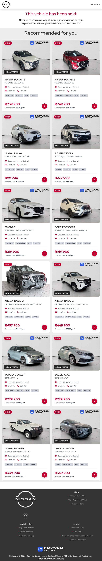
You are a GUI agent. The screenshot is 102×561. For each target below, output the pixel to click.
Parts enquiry (26, 531)
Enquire (11, 90)
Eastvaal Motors (55, 556)
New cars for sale (77, 495)
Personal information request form (77, 535)
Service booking (26, 535)
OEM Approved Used (77, 500)
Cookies (77, 531)
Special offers (78, 503)
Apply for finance (26, 527)
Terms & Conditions (77, 539)
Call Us (23, 90)
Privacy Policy (77, 527)
